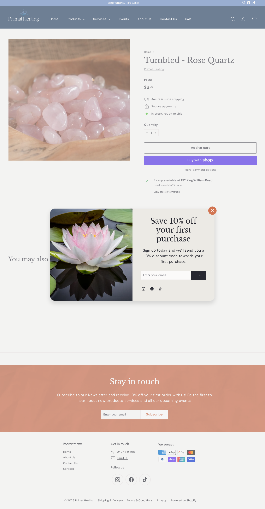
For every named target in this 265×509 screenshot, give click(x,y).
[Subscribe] (199, 275)
